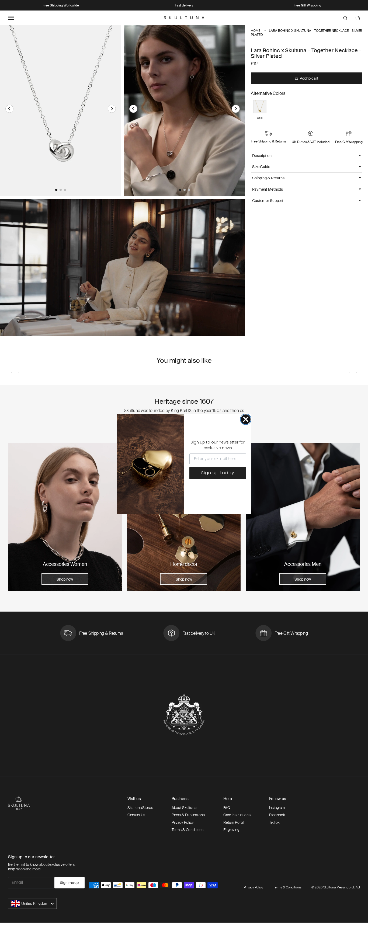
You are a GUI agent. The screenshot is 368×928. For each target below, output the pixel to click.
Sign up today (217, 473)
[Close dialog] (245, 419)
